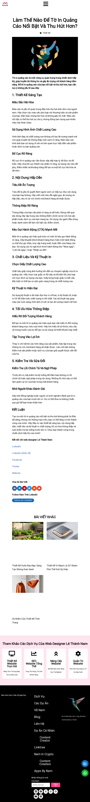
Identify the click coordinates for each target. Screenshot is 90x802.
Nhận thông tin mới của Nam (40, 779)
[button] (14, 488)
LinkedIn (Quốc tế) (21, 453)
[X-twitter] (46, 791)
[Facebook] (41, 791)
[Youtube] (36, 796)
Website (16, 473)
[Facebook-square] (41, 796)
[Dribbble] (55, 791)
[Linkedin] (36, 791)
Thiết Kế (46, 33)
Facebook (17, 460)
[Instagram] (51, 791)
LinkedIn (16, 446)
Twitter (15, 466)
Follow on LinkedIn (23, 500)
